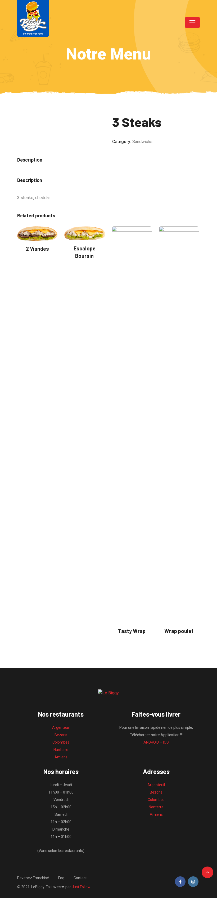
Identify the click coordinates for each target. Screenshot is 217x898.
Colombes (60, 742)
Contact (80, 878)
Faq (61, 878)
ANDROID (151, 742)
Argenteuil (61, 727)
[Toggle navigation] (192, 22)
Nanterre (60, 750)
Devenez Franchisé (33, 878)
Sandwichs (142, 141)
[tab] (30, 160)
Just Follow (81, 887)
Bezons (61, 735)
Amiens (61, 757)
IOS (166, 742)
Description (29, 160)
